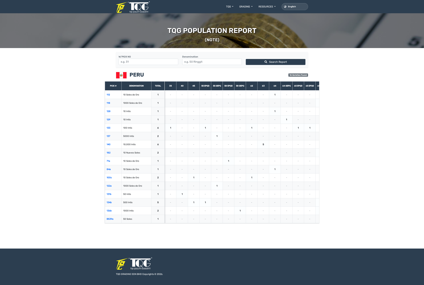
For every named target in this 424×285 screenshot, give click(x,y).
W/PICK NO (125, 56)
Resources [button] (266, 6)
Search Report (277, 61)
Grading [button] (245, 6)
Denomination (190, 56)
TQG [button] (229, 6)
